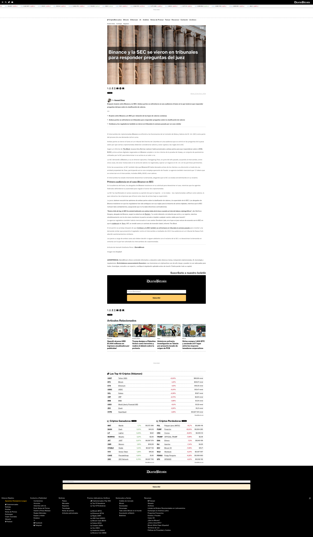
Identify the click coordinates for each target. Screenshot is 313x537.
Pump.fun (167, 429)
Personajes (123, 508)
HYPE (110, 412)
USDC (110, 389)
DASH (110, 429)
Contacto (184, 20)
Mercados (65, 503)
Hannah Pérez (119, 100)
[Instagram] (115, 88)
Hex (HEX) (96, 528)
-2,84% (81, 6)
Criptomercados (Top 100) (101, 501)
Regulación (126, 23)
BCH (123, 6)
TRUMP (160, 437)
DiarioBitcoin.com (199, 415)
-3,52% (38, 6)
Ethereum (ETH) (98, 513)
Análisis (146, 20)
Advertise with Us (40, 506)
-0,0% (181, 6)
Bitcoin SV (168, 448)
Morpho (121, 437)
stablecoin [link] (115, 223)
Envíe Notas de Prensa (42, 508)
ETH (109, 386)
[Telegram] (120, 88)
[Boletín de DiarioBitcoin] (123, 88)
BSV (158, 448)
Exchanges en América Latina (158, 511)
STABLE (111, 448)
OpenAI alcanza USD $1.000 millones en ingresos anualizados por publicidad (118, 344)
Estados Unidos (111, 23)
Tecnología (66, 508)
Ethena (166, 440)
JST (109, 440)
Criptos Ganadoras (120, 421)
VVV (109, 452)
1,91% (54, 6)
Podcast (9, 522)
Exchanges (119, 23)
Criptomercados (12, 504)
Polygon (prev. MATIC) (172, 426)
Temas (167, 20)
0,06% (163, 6)
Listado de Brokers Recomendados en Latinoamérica (166, 508)
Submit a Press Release (42, 511)
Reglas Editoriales (40, 513)
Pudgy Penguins (170, 455)
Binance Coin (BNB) (99, 533)
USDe (188, 6)
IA (140, 20)
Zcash (120, 408)
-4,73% (98, 6)
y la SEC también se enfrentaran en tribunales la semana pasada (163, 228)
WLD (158, 452)
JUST (120, 440)
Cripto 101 (151, 518)
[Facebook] (113, 88)
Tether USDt (122, 378)
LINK (74, 6)
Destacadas (123, 506)
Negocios (65, 506)
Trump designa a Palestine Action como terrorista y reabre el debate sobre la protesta (144, 344)
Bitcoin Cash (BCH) (99, 521)
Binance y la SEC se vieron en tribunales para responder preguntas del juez (153, 54)
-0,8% (146, 6)
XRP (109, 397)
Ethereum (134, 20)
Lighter (121, 433)
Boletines (122, 515)
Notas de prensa (68, 511)
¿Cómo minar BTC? (154, 523)
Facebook (38, 523)
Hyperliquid (122, 412)
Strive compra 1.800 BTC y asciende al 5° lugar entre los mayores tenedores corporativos (193, 344)
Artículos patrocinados (70, 513)
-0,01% (198, 6)
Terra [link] (123, 223)
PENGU (160, 455)
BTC (109, 382)
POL (158, 426)
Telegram (38, 525)
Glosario (8, 519)
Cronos (167, 433)
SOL (109, 393)
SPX (158, 459)
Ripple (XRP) (96, 516)
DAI (153, 6)
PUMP (159, 429)
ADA (88, 6)
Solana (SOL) (97, 523)
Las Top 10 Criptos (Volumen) (125, 373)
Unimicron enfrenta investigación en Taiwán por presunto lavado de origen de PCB (168, 344)
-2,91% (20, 6)
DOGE (28, 6)
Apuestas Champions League (16, 501)
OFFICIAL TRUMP (170, 437)
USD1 (170, 6)
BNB (109, 401)
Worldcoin (167, 452)
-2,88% (212, 6)
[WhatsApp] (110, 88)
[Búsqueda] (6, 2)
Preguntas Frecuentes (156, 513)
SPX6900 (167, 459)
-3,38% (116, 6)
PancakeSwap (124, 455)
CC (138, 6)
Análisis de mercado (126, 501)
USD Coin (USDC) (98, 518)
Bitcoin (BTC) (97, 511)
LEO (60, 6)
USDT (110, 378)
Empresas (109, 338)
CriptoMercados (115, 20)
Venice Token (123, 452)
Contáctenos (38, 501)
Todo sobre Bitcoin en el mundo (130, 511)
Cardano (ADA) (97, 526)
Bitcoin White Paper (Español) (158, 525)
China (158, 338)
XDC (109, 459)
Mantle (121, 426)
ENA (158, 440)
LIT (109, 433)
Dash (120, 429)
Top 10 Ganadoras (98, 503)
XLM (106, 6)
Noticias (8, 507)
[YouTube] (117, 88)
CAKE (110, 455)
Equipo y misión (39, 515)
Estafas (7, 509)
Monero (121, 444)
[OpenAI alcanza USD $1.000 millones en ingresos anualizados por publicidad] (119, 331)
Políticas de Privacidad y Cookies (159, 530)
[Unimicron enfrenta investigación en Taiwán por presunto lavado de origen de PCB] (169, 331)
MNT (109, 426)
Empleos (37, 518)
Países (64, 501)
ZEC (11, 6)
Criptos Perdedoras (170, 421)
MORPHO (111, 437)
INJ (158, 444)
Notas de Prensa (156, 20)
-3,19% (4, 6)
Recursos (175, 20)
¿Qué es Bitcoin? (154, 520)
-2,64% (131, 6)
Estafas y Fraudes (154, 515)
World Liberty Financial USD (128, 404)
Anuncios (37, 503)
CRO (158, 433)
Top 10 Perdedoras (99, 506)
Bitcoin (126, 20)
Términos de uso (153, 528)
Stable (121, 448)
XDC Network (123, 459)
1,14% (67, 6)
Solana (120, 393)
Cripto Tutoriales (11, 517)
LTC (205, 6)
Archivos (192, 20)
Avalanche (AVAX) (98, 530)
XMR (45, 6)
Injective (167, 444)
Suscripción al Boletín (126, 513)
